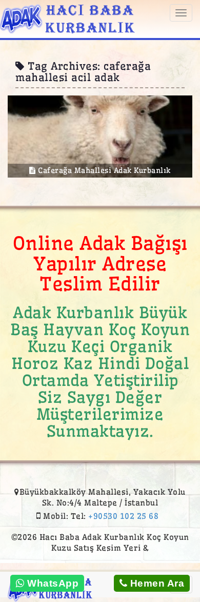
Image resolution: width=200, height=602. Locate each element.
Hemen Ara (155, 583)
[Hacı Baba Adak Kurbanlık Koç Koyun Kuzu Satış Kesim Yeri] (67, 17)
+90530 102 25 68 (123, 516)
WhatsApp (52, 583)
